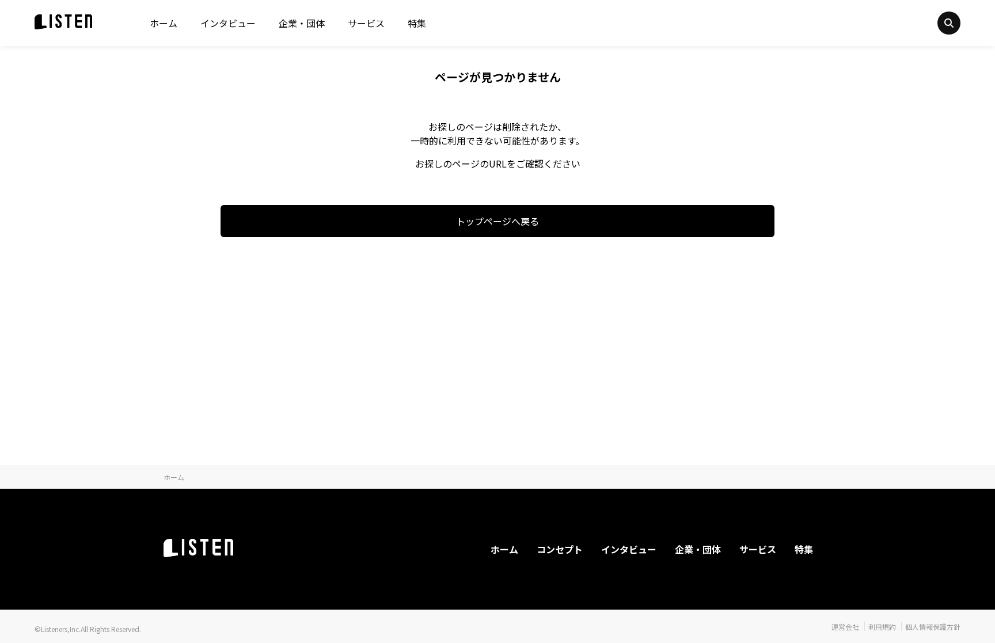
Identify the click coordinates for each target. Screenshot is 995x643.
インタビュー (228, 23)
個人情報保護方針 (932, 626)
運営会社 (845, 626)
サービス (366, 23)
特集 (417, 23)
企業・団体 (302, 23)
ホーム (163, 23)
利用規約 (882, 626)
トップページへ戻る (497, 221)
